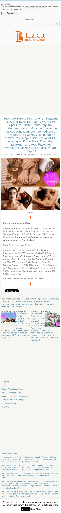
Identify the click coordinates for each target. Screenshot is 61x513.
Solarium (38, 304)
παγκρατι (38, 301)
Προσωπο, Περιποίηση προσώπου (14, 396)
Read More (35, 509)
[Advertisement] (30, 77)
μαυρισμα (22, 304)
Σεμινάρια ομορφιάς (9, 404)
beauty (14, 304)
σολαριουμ (21, 301)
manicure (17, 307)
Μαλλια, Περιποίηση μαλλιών (12, 389)
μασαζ (30, 304)
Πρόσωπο (47, 301)
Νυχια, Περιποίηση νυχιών (11, 393)
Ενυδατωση (53, 299)
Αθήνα (29, 301)
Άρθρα (4, 385)
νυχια (12, 301)
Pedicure (5, 301)
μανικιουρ (5, 304)
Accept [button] (25, 509)
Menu (7, 4)
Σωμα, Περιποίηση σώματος (12, 400)
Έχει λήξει (5, 407)
